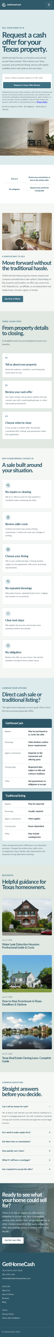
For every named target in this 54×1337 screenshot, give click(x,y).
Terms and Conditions (11, 1318)
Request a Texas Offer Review (27, 85)
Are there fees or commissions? (16, 1142)
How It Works (8, 1294)
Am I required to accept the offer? (17, 1169)
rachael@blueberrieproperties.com (16, 1278)
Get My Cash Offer (13, 1240)
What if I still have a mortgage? (16, 1160)
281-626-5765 (8, 1275)
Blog (4, 1302)
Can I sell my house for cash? (15, 1107)
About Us (6, 1291)
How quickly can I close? (13, 1151)
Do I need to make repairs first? (16, 1133)
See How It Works (12, 299)
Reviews (5, 1298)
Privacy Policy (42, 102)
